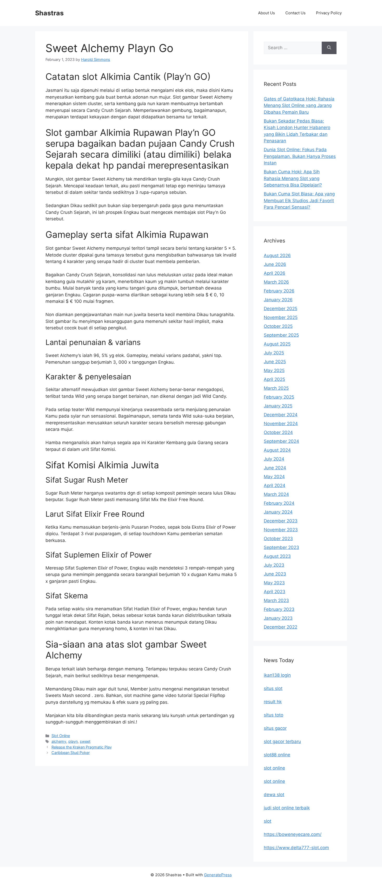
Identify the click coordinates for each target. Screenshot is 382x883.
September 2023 (281, 547)
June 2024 (275, 467)
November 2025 (281, 317)
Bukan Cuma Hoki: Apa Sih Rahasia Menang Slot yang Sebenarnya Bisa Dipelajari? (293, 178)
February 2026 (279, 290)
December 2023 (281, 520)
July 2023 (274, 565)
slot (267, 821)
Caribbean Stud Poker (70, 752)
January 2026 (278, 299)
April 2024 (274, 485)
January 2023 (278, 618)
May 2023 (274, 582)
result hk (273, 701)
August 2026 (277, 255)
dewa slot (274, 794)
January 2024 (278, 512)
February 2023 (279, 609)
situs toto (273, 715)
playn (73, 741)
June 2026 (275, 264)
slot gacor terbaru (282, 741)
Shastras (49, 13)
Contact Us (295, 12)
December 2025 (280, 308)
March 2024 (276, 494)
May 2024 (274, 476)
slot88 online (277, 754)
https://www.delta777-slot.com (296, 847)
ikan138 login (277, 675)
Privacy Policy (329, 12)
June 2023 (275, 574)
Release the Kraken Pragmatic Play (81, 747)
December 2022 (280, 627)
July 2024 (274, 459)
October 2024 (278, 432)
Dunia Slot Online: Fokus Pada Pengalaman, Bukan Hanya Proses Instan (300, 156)
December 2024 (281, 414)
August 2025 (277, 344)
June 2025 (275, 361)
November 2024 (281, 423)
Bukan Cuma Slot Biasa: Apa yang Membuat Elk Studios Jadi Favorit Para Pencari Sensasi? (299, 200)
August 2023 (277, 556)
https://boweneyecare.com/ (292, 834)
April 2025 (274, 379)
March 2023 (276, 600)
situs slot (273, 688)
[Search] (329, 48)
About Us (266, 12)
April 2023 (274, 591)
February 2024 (279, 503)
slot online (274, 768)
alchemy (58, 741)
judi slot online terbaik (287, 807)
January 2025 (278, 405)
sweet (85, 741)
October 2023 (278, 538)
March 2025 (276, 388)
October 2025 (278, 326)
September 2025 (281, 335)
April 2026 (274, 273)
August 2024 (277, 450)
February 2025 (279, 397)
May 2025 (274, 370)
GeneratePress (218, 874)
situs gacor (275, 728)
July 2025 (274, 352)
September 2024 (281, 441)
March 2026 (276, 282)
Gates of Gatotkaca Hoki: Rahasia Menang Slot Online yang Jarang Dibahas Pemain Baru (299, 105)
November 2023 (281, 529)
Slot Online (60, 735)
